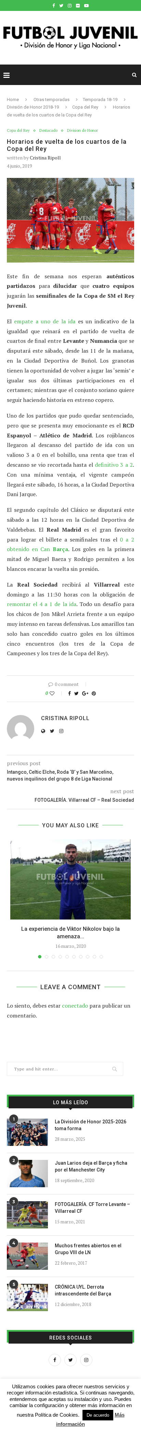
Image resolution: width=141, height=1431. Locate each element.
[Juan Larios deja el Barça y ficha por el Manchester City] (27, 1173)
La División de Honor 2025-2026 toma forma (90, 1125)
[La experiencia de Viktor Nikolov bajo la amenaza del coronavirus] (70, 879)
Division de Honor (82, 130)
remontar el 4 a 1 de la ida (41, 604)
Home (13, 99)
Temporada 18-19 (100, 99)
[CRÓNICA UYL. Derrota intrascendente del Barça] (27, 1297)
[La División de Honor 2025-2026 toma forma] (27, 1132)
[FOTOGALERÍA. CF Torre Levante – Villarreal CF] (27, 1215)
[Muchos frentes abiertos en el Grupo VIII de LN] (27, 1256)
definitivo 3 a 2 (114, 464)
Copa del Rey (85, 107)
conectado (75, 1005)
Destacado (48, 130)
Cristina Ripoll (45, 157)
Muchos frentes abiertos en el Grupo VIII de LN (88, 1249)
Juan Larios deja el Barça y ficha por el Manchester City (91, 1166)
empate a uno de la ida (44, 321)
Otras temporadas (51, 99)
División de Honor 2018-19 (33, 107)
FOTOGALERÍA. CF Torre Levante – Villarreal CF (92, 1208)
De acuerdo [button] (98, 1415)
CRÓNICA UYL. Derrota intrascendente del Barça (83, 1290)
